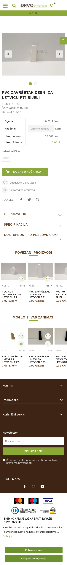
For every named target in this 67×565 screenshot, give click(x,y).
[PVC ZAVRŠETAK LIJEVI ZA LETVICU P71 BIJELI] (40, 271)
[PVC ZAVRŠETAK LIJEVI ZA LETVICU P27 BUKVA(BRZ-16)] (13, 336)
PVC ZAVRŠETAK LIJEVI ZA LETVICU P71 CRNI (39, 359)
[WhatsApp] (37, 201)
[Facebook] (21, 201)
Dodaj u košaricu (27, 171)
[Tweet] (29, 201)
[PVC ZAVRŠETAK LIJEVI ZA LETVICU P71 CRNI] (40, 336)
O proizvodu (15, 214)
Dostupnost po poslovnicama (31, 235)
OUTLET (33, 13)
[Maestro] (33, 501)
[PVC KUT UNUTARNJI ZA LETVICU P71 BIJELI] (13, 271)
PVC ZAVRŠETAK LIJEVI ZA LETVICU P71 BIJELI (39, 294)
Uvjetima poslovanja (48, 459)
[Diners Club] (23, 510)
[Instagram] (33, 486)
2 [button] (36, 84)
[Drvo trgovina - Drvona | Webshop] (33, 5)
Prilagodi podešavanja (33, 558)
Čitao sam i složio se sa (34, 461)
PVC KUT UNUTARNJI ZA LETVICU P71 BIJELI (11, 294)
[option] (33, 13)
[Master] (19, 501)
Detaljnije (13, 304)
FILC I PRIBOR (11, 104)
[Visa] (48, 501)
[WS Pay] (48, 510)
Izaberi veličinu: (11, 151)
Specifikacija (16, 224)
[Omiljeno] (54, 6)
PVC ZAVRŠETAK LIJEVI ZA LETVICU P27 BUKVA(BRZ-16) (12, 359)
